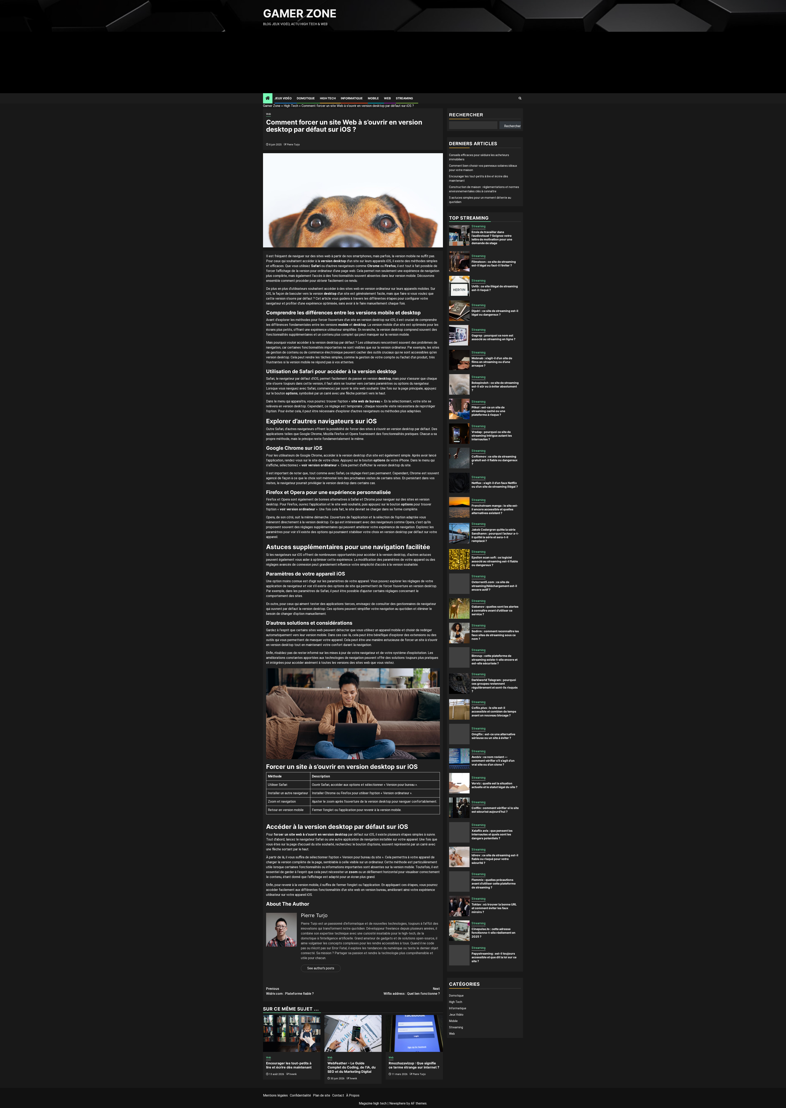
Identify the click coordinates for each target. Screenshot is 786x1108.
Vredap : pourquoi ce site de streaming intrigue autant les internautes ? (492, 435)
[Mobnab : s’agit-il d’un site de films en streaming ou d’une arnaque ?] (459, 360)
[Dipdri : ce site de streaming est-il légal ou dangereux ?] (459, 310)
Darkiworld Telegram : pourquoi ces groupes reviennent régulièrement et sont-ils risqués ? (495, 685)
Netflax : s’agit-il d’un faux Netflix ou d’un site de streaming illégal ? (495, 484)
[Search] (520, 98)
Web (387, 98)
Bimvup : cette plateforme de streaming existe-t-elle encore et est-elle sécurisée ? (494, 659)
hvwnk (293, 1074)
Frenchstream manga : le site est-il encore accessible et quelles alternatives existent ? (495, 509)
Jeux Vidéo (283, 98)
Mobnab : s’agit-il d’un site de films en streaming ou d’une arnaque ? (492, 361)
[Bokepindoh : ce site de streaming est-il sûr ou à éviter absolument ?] (459, 384)
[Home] (267, 98)
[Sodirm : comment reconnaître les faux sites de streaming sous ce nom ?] (459, 633)
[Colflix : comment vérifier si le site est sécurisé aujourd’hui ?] (459, 808)
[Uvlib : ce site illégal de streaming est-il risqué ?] (459, 286)
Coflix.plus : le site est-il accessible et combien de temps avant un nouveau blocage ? (494, 711)
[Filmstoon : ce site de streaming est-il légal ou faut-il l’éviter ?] (459, 261)
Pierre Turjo (293, 144)
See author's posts (320, 968)
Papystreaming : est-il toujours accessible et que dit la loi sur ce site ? (494, 957)
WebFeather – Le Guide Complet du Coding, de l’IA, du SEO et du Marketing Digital (352, 1067)
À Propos (352, 1095)
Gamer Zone (300, 13)
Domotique (306, 98)
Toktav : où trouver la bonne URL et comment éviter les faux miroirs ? (494, 908)
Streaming (404, 98)
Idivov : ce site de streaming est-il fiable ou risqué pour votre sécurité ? (495, 859)
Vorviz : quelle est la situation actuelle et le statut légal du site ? (494, 785)
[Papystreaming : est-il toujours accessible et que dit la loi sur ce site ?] (459, 955)
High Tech (328, 98)
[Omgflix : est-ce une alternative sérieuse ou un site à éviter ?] (459, 734)
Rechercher (466, 114)
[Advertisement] (393, 62)
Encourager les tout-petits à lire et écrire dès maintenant (289, 1065)
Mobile (373, 98)
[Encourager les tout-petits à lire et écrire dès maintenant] (291, 1033)
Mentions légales (275, 1095)
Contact (338, 1095)
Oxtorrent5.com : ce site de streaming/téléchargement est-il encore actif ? (494, 585)
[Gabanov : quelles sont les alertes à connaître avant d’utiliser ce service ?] (459, 608)
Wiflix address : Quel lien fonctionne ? (412, 991)
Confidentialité (300, 1095)
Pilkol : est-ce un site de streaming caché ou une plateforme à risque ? (488, 411)
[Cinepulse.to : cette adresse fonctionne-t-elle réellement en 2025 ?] (459, 930)
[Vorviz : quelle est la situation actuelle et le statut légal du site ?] (459, 783)
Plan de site (321, 1095)
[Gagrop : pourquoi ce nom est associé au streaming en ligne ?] (459, 335)
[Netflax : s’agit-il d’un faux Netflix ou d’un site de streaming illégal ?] (459, 482)
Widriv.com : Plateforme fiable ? (290, 991)
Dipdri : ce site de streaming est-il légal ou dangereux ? (495, 312)
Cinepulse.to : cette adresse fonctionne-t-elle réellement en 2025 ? (493, 932)
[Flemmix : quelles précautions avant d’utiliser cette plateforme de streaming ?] (459, 881)
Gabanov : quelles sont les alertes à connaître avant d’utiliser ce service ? (495, 610)
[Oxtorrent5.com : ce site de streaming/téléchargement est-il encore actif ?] (459, 584)
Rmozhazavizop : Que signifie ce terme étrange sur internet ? (414, 1065)
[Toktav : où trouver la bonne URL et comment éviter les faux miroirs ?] (459, 906)
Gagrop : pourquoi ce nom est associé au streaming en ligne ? (493, 337)
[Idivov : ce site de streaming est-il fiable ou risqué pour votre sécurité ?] (459, 857)
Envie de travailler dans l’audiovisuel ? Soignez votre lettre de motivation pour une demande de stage (492, 237)
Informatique (352, 98)
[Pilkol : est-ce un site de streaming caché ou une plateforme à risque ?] (459, 409)
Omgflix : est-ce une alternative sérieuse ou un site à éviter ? (493, 736)
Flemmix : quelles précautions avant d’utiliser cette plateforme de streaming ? (494, 883)
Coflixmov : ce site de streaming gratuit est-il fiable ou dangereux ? (494, 460)
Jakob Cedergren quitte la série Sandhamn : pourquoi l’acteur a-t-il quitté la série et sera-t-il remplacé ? (495, 535)
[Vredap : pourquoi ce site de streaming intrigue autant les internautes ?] (459, 433)
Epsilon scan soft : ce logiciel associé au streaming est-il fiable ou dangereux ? (495, 561)
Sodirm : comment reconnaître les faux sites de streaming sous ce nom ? (495, 635)
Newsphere (397, 1103)
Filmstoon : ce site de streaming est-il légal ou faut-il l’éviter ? (494, 263)
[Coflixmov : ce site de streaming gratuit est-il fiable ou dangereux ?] (459, 458)
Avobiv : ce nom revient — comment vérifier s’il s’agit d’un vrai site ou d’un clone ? (493, 760)
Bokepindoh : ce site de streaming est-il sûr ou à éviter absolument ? (495, 386)
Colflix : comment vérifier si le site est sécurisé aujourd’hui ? (495, 809)
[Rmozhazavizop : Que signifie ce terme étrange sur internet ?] (414, 1033)
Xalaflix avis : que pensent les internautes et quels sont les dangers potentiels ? (492, 834)
